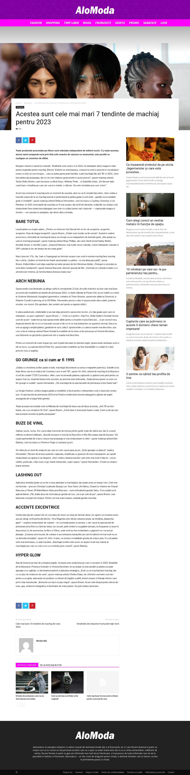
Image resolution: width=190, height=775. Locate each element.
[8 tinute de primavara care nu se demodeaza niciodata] (32, 682)
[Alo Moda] (95, 9)
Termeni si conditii (134, 772)
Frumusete (103, 23)
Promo (134, 23)
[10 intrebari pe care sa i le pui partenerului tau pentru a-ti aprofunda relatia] (150, 254)
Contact (171, 772)
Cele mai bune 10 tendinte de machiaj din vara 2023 (38, 625)
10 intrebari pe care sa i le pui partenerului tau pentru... (146, 271)
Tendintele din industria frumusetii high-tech (97, 623)
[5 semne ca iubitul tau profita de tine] (150, 358)
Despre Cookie (92, 772)
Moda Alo (41, 640)
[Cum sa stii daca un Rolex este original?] (67, 682)
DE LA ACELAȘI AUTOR (51, 665)
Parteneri (79, 772)
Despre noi (67, 772)
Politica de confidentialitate (112, 772)
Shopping (53, 23)
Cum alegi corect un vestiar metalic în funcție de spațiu (145, 222)
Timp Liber (71, 23)
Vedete (120, 23)
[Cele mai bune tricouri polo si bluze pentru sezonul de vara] (103, 682)
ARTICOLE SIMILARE (27, 665)
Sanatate (149, 23)
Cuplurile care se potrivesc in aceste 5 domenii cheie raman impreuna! (146, 325)
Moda (87, 23)
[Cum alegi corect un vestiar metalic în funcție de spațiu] (150, 205)
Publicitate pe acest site (155, 772)
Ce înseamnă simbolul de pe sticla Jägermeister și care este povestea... (149, 168)
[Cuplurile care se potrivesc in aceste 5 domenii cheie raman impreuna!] (150, 306)
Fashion (36, 23)
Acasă (18, 103)
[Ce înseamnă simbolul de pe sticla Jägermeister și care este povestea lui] (150, 149)
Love (164, 23)
